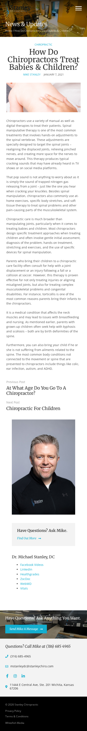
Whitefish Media (14, 723)
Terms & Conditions (17, 716)
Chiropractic (43, 44)
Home (8, 30)
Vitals (24, 588)
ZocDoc (25, 579)
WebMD (25, 584)
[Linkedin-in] (23, 676)
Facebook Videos (32, 565)
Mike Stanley (32, 74)
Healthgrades (29, 574)
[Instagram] (15, 676)
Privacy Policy (13, 711)
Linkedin (26, 569)
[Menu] (78, 8)
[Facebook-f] (7, 676)
